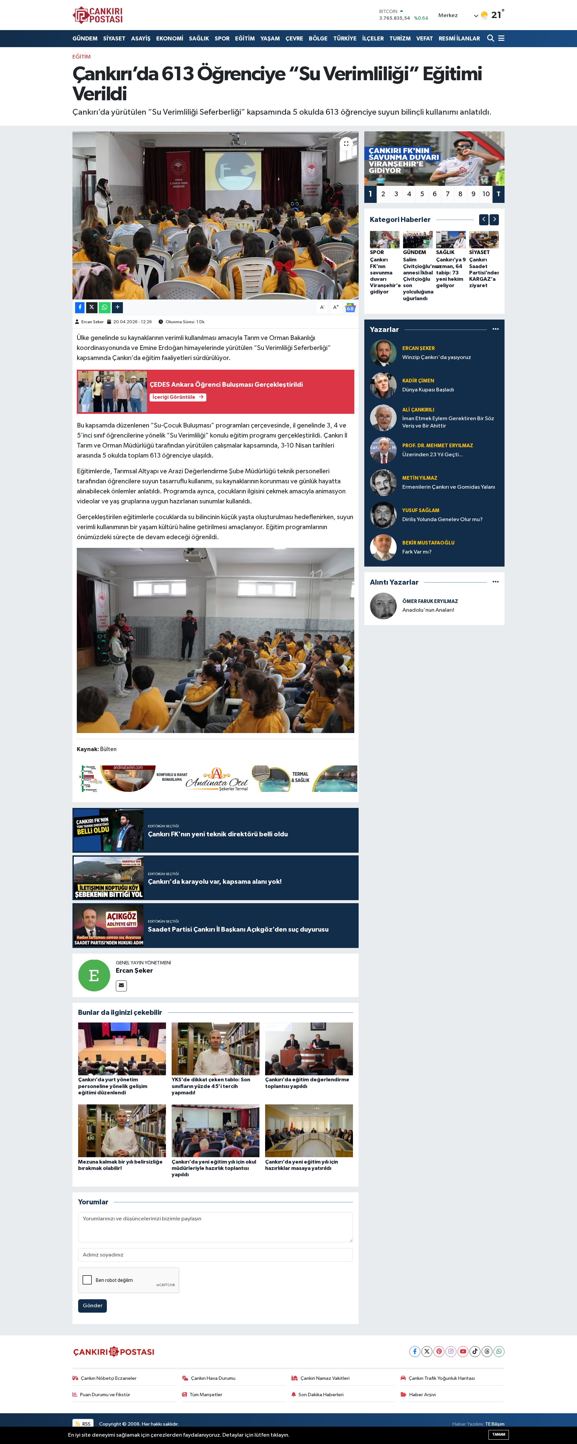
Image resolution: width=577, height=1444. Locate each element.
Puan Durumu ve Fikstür (105, 1394)
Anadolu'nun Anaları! (428, 610)
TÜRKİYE (345, 38)
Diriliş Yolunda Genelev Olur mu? (442, 519)
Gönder (93, 1306)
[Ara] (491, 38)
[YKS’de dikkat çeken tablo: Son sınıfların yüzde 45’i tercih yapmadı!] (215, 1049)
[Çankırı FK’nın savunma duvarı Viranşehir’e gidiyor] (385, 239)
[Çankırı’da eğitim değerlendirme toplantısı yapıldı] (309, 1049)
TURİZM (400, 38)
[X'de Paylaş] (92, 307)
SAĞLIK (199, 38)
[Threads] (487, 1351)
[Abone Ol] (350, 308)
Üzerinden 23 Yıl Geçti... (432, 455)
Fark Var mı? (417, 552)
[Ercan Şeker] (94, 975)
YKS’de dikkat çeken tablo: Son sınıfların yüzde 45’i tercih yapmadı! (211, 1086)
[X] (426, 1351)
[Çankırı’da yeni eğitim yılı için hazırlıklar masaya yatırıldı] (309, 1130)
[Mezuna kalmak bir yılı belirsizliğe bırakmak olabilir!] (122, 1130)
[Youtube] (462, 1351)
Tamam (498, 1434)
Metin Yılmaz (419, 478)
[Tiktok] (474, 1351)
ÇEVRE (294, 38)
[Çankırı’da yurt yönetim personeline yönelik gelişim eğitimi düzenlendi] (122, 1049)
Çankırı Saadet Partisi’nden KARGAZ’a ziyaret (484, 272)
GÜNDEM (85, 38)
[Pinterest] (438, 1351)
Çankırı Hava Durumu (213, 1378)
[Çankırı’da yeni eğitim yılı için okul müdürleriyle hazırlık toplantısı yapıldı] (215, 1130)
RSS (85, 1424)
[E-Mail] (121, 985)
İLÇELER (373, 38)
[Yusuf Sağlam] (383, 515)
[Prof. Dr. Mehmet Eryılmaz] (383, 450)
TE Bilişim (495, 1424)
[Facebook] (414, 1351)
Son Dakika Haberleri (321, 1394)
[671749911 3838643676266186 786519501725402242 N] (216, 640)
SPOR (222, 38)
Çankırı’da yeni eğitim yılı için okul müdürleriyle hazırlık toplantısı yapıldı (214, 1168)
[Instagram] (450, 1351)
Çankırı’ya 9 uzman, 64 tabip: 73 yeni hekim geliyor (451, 272)
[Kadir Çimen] (383, 385)
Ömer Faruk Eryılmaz (430, 601)
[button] (484, 219)
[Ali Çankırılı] (383, 417)
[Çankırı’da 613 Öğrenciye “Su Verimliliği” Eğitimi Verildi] (215, 215)
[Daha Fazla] (117, 307)
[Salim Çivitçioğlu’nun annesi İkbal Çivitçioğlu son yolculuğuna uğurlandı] (418, 239)
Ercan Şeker (92, 322)
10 (486, 194)
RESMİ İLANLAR (459, 38)
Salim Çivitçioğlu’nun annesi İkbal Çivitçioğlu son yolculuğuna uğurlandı (422, 279)
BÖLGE (318, 38)
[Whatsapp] (499, 1351)
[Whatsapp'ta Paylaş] (105, 307)
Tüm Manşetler (206, 1394)
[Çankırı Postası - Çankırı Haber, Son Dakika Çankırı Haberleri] (97, 15)
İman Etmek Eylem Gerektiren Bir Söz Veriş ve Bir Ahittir (448, 422)
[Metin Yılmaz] (383, 482)
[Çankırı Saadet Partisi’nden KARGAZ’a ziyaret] (484, 239)
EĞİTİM (245, 38)
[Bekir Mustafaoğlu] (383, 547)
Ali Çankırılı (418, 409)
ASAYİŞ (141, 38)
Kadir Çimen (418, 380)
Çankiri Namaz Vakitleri (325, 1378)
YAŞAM (270, 38)
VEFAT (424, 38)
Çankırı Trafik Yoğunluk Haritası (442, 1378)
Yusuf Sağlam (420, 510)
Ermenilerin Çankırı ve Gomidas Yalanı (448, 487)
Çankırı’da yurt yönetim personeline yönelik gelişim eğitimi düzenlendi (112, 1086)
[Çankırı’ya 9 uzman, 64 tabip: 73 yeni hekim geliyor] (451, 239)
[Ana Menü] (500, 38)
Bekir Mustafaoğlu (428, 543)
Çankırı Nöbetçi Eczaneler (109, 1378)
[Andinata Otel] (217, 778)
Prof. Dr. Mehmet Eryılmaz (437, 445)
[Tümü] (496, 329)
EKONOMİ (169, 38)
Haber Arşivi (422, 1394)
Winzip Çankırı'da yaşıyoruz (436, 357)
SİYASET (114, 38)
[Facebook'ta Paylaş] (79, 307)
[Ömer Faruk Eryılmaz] (383, 606)
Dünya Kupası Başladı (428, 390)
